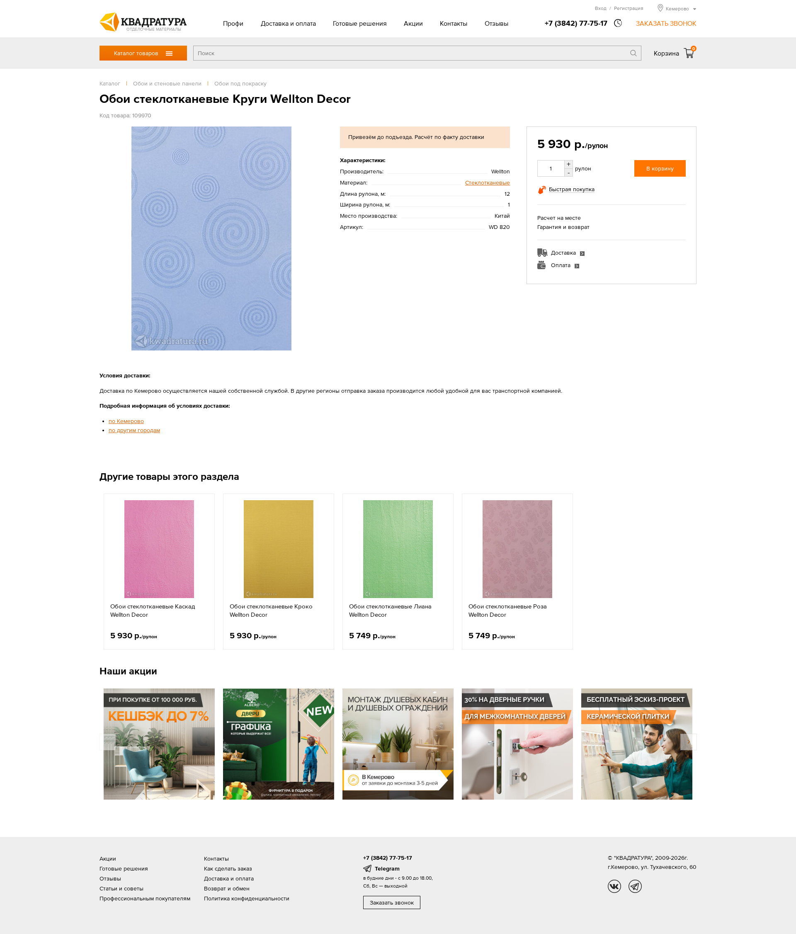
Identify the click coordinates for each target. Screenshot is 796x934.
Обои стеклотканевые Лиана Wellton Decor (390, 610)
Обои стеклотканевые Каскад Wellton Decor (152, 610)
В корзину (660, 168)
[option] (159, 571)
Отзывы (496, 23)
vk (614, 886)
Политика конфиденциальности (246, 898)
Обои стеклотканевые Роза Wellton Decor (507, 610)
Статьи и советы (121, 888)
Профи (233, 23)
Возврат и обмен (227, 888)
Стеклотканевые (487, 182)
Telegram (387, 868)
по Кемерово (126, 421)
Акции (413, 23)
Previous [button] (107, 742)
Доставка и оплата (288, 23)
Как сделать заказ (228, 868)
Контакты (453, 23)
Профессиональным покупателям (145, 898)
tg (635, 886)
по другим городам (134, 430)
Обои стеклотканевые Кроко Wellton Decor (271, 610)
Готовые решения (360, 23)
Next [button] (688, 742)
